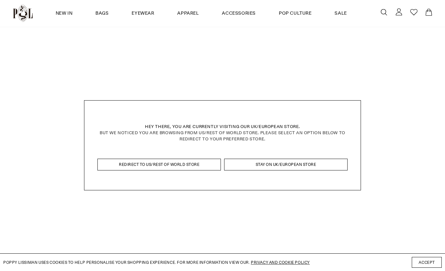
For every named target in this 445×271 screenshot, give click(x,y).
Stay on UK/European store (286, 164)
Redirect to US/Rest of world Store (159, 164)
